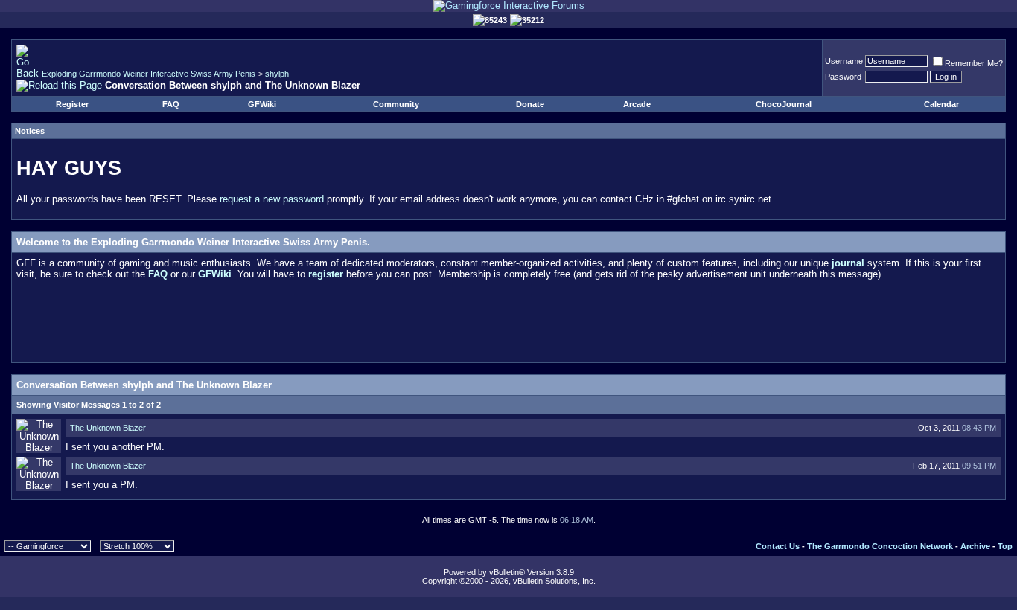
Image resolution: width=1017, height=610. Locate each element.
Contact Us (778, 546)
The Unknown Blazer (108, 427)
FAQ (170, 104)
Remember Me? (974, 63)
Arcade (637, 104)
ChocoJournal (784, 104)
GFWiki (262, 104)
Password (843, 76)
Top (1005, 546)
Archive (975, 546)
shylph (277, 73)
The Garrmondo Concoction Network (880, 546)
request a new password (272, 199)
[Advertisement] (508, 324)
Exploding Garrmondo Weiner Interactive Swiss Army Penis (148, 73)
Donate (530, 104)
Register (72, 104)
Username (844, 61)
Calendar (941, 104)
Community (396, 104)
